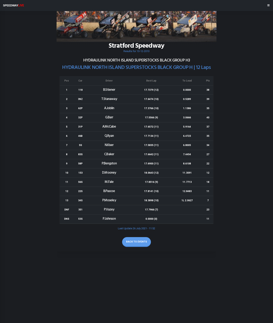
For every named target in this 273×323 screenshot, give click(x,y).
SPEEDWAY (13, 5)
